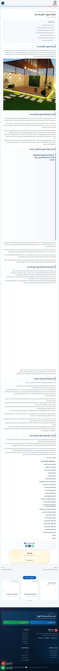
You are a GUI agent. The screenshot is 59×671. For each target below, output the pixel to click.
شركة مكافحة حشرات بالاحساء (49, 532)
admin (52, 585)
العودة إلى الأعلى (25, 660)
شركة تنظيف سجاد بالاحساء (50, 470)
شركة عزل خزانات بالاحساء (50, 515)
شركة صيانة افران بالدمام (50, 490)
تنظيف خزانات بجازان (53, 653)
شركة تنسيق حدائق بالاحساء (47, 25)
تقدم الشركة (53, 271)
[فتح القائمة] (2, 3)
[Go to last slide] (55, 590)
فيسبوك (54, 535)
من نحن (26, 651)
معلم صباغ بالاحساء (52, 476)
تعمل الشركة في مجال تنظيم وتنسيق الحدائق (46, 439)
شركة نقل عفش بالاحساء (50, 479)
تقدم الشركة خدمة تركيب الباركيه (46, 35)
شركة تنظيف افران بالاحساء (50, 487)
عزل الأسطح (26, 643)
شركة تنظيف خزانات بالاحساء (50, 521)
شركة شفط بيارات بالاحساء (50, 518)
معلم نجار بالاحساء (52, 473)
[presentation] (29, 586)
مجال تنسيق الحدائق (29, 123)
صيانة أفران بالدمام (53, 657)
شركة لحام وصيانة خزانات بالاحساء (49, 512)
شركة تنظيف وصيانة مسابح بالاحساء (48, 499)
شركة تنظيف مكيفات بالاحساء (49, 502)
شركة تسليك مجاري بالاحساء (50, 526)
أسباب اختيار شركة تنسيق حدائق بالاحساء (45, 38)
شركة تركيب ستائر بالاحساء (11, 594)
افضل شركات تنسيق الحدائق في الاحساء (45, 30)
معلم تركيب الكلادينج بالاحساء (30, 594)
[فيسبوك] (26, 546)
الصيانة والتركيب (25, 641)
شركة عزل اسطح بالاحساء (50, 467)
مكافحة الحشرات (25, 635)
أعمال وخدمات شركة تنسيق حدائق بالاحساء (44, 33)
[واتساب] (32, 546)
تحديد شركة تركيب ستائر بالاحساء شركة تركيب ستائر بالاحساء (49, 505)
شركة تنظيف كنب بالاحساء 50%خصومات (47, 482)
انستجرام (54, 538)
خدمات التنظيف (25, 633)
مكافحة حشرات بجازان (53, 655)
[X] (29, 546)
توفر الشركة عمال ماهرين (50, 255)
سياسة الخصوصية (25, 655)
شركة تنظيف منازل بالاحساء (50, 529)
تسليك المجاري (25, 639)
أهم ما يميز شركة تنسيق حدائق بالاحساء (45, 28)
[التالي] (4, 590)
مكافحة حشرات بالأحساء (53, 651)
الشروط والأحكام (25, 657)
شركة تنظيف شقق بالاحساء (47, 40)
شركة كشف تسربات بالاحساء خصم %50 (47, 509)
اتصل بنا (26, 653)
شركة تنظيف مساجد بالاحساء (50, 464)
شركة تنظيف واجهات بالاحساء (49, 524)
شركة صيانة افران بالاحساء (50, 493)
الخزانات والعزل (25, 637)
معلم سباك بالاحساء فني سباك (49, 484)
